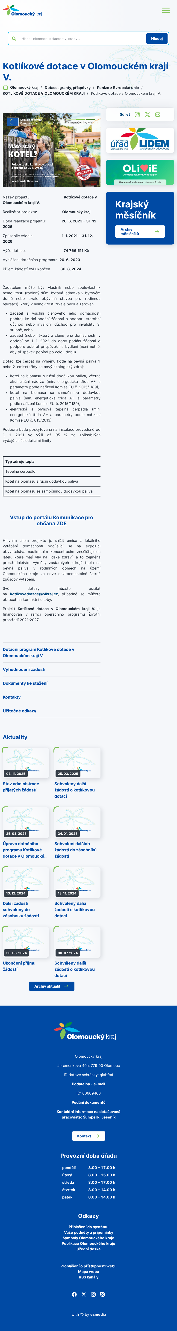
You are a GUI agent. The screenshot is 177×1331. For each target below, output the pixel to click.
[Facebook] (74, 1294)
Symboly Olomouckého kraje (88, 1238)
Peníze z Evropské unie (118, 87)
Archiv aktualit (47, 986)
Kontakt (84, 1136)
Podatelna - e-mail (88, 1084)
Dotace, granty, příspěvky (68, 87)
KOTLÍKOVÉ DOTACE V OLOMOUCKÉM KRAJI (44, 93)
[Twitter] (83, 1294)
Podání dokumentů (89, 1102)
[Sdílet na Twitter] (147, 114)
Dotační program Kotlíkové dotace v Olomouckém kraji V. (38, 652)
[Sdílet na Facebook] (137, 114)
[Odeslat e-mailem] (157, 114)
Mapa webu (88, 1271)
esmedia (98, 1314)
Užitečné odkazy (19, 710)
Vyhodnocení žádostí (24, 669)
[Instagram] (93, 1294)
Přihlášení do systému (89, 1227)
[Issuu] (102, 1294)
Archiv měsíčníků (130, 231)
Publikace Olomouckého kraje (88, 1243)
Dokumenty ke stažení (25, 683)
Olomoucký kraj (24, 87)
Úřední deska (88, 1249)
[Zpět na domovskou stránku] (22, 10)
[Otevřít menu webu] (166, 10)
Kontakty (12, 697)
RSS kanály (88, 1277)
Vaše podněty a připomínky (88, 1232)
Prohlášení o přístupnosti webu (88, 1266)
